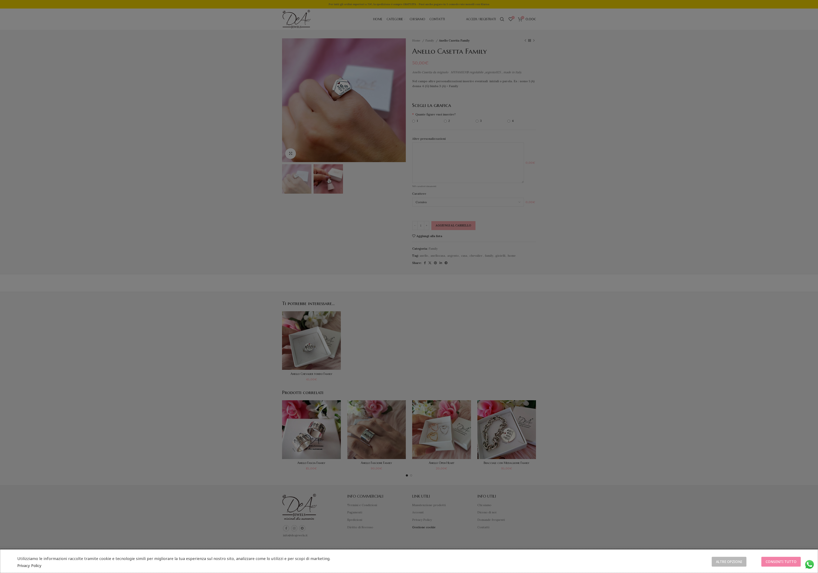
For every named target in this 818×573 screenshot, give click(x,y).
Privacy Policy (29, 565)
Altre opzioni (729, 561)
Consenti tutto (781, 561)
